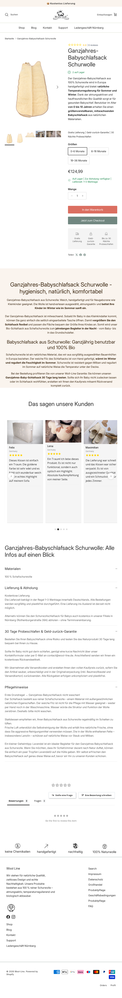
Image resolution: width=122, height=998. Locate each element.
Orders (103, 985)
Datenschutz (95, 879)
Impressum (94, 874)
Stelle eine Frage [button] (64, 795)
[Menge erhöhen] (83, 195)
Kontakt (47, 27)
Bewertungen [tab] (16, 800)
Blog (34, 27)
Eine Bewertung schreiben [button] (98, 795)
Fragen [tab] (37, 800)
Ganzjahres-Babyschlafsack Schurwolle (36, 38)
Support (63, 27)
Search (92, 868)
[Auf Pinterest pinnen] (84, 255)
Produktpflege (96, 890)
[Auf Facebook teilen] (80, 255)
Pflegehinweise (16, 687)
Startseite (9, 38)
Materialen (13, 569)
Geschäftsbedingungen (102, 895)
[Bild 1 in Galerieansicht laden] (33, 85)
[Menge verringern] (71, 195)
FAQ (90, 906)
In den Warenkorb (92, 209)
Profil (113, 985)
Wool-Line (20, 971)
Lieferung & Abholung (21, 588)
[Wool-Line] (61, 15)
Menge (72, 189)
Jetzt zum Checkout (93, 220)
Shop (22, 27)
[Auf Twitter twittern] (76, 255)
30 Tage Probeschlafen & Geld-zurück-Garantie (41, 631)
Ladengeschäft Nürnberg (89, 27)
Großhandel (95, 884)
